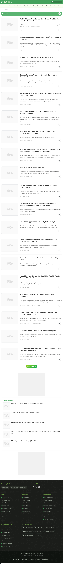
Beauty (25, 495)
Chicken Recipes (28, 527)
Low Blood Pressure (7, 508)
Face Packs (26, 511)
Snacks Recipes (48, 519)
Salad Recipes (48, 500)
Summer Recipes (7, 527)
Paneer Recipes (48, 503)
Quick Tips (53, 5)
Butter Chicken (38, 531)
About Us (24, 559)
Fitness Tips (45, 5)
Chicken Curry (39, 527)
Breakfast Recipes (28, 535)
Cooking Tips (14, 487)
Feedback (31, 559)
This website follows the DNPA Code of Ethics (31, 553)
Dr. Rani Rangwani (37, 323)
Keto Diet (4, 503)
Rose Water (26, 500)
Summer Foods (6, 529)
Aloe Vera (26, 497)
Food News (23, 487)
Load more (30, 366)
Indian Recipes (27, 524)
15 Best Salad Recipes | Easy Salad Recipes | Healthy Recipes (27, 422)
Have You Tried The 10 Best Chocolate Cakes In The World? (27, 403)
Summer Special (7, 524)
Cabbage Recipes (49, 514)
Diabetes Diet (6, 500)
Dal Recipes (47, 511)
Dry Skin (25, 505)
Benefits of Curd (6, 535)
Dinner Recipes (48, 497)
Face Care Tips (6, 541)
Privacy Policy (16, 559)
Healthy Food (6, 511)
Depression (5, 505)
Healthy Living (18, 5)
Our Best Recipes (8, 400)
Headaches (5, 516)
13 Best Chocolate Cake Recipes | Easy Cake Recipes (25, 412)
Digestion (5, 514)
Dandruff (25, 508)
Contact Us (45, 559)
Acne (24, 516)
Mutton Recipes (50, 527)
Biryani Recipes (27, 531)
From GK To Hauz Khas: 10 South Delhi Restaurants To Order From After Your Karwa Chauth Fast (35, 432)
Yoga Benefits (28, 5)
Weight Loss (36, 5)
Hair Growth (26, 503)
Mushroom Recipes (49, 505)
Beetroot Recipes (49, 516)
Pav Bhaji (38, 535)
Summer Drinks (6, 532)
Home (2, 9)
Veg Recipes (47, 495)
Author (38, 559)
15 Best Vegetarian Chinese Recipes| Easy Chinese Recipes (27, 441)
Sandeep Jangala (36, 305)
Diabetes (10, 5)
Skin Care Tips (6, 538)
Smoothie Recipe (7, 543)
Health (3, 6)
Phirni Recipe (6, 546)
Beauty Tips (26, 514)
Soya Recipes (48, 508)
